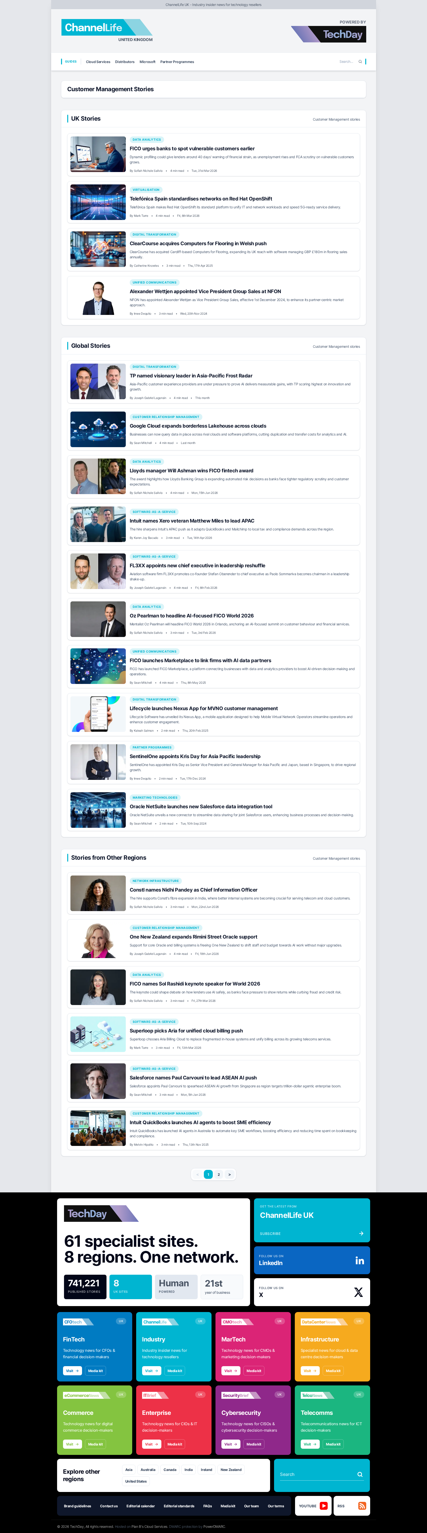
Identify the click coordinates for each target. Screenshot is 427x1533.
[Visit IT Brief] (166, 1395)
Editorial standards (179, 1506)
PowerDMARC (214, 1526)
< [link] (197, 1174)
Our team (251, 1506)
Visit (69, 1371)
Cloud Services (98, 62)
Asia (128, 1469)
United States (136, 1481)
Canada (170, 1469)
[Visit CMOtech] (245, 1322)
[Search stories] (360, 1474)
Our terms (276, 1506)
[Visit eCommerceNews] (87, 1395)
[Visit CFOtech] (87, 1322)
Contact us (109, 1506)
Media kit (95, 1371)
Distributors (125, 62)
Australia (148, 1469)
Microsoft (147, 62)
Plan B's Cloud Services (149, 1526)
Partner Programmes (177, 62)
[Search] (360, 62)
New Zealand (231, 1469)
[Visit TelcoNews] (324, 1395)
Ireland (206, 1469)
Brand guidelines (77, 1506)
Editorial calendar (141, 1506)
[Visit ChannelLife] (166, 1322)
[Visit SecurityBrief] (245, 1395)
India (188, 1469)
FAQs (207, 1506)
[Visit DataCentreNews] (324, 1322)
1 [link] (208, 1174)
